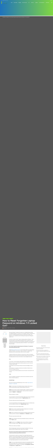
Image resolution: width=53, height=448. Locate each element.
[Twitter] (51, 0)
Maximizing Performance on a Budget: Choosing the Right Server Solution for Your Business (42, 359)
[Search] (51, 2)
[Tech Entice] (4, 2)
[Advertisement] (26, 10)
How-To (7, 318)
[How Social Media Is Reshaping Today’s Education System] (5, 340)
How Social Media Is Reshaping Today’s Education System (4, 345)
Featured (4, 318)
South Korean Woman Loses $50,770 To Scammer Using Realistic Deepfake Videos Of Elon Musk (43, 351)
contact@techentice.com (5, 0)
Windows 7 (11, 318)
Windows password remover (15, 349)
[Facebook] (50, 0)
